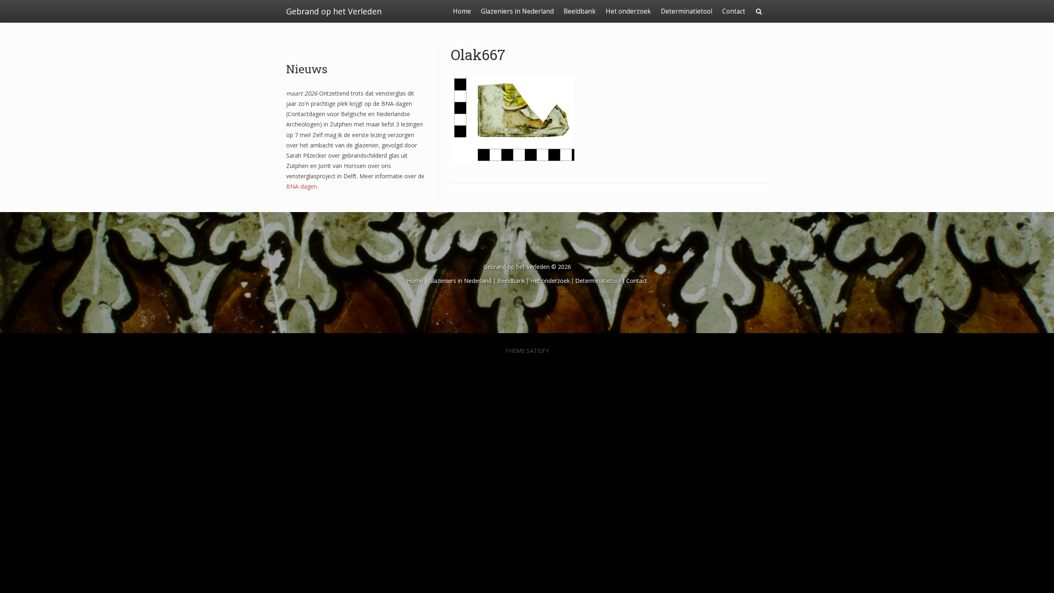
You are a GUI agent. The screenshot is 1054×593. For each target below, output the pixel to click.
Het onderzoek (628, 11)
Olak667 (478, 54)
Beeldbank (580, 11)
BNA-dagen (301, 186)
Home (462, 11)
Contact (733, 11)
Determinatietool (686, 11)
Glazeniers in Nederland (517, 11)
